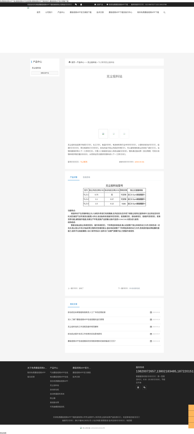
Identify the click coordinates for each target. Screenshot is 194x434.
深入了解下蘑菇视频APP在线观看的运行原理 (86, 319)
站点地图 (96, 421)
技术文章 (100, 12)
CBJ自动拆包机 (134, 288)
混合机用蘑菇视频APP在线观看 (62, 381)
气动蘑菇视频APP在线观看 (61, 373)
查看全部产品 (45, 73)
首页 (38, 12)
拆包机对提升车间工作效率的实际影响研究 (85, 334)
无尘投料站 (91, 62)
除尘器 (52, 398)
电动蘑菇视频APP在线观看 (61, 377)
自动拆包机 (54, 390)
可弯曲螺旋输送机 (57, 407)
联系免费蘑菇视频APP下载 (117, 4)
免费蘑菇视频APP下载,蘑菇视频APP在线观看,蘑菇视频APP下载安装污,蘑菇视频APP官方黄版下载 (34, 1)
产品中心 (61, 12)
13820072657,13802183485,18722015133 (151, 371)
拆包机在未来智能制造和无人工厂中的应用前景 (87, 312)
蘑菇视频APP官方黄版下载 (80, 12)
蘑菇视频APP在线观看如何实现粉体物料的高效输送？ (92, 341)
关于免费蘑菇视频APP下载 (37, 368)
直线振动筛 (54, 402)
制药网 (129, 421)
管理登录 (104, 421)
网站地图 (3, 433)
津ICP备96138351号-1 (84, 421)
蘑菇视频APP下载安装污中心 (120, 12)
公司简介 (49, 12)
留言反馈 (31, 377)
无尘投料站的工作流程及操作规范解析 (83, 327)
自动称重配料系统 (57, 394)
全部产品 (98, 4)
